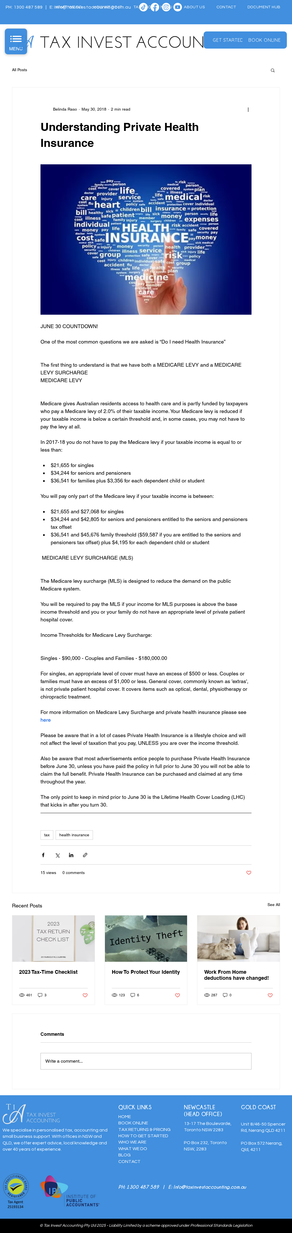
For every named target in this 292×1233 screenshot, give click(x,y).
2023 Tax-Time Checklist (48, 972)
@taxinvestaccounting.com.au (213, 1187)
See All (273, 904)
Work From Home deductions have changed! (236, 975)
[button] (272, 70)
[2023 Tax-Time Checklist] (53, 938)
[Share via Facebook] (43, 855)
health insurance (74, 835)
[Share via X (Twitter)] (57, 855)
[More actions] (248, 109)
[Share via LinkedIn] (71, 855)
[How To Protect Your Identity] (146, 938)
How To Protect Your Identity (146, 972)
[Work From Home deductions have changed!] (238, 938)
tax (47, 835)
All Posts (19, 69)
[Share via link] (85, 855)
